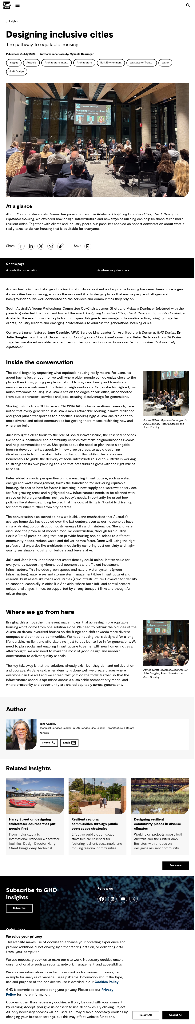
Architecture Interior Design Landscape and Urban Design (58, 62)
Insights (13, 21)
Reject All (146, 1015)
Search (188, 5)
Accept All (175, 1015)
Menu (17, 5)
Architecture (84, 62)
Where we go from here (115, 270)
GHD (7, 5)
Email (66, 742)
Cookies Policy (107, 982)
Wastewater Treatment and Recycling (143, 62)
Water (165, 62)
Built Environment (110, 62)
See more (175, 865)
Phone (46, 742)
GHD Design (17, 71)
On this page (15, 263)
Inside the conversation (24, 270)
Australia (31, 62)
